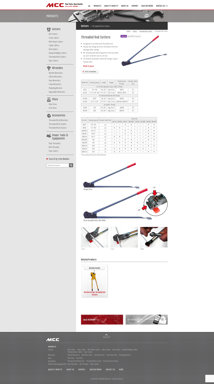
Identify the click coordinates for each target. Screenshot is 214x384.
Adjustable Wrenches (57, 91)
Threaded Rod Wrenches (58, 120)
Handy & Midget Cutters (58, 52)
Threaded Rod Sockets (58, 123)
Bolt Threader (54, 147)
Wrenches (57, 68)
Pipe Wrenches (55, 80)
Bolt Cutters (53, 33)
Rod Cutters (53, 49)
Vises (55, 99)
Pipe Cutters (53, 60)
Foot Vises (53, 107)
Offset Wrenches (55, 76)
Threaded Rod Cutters (57, 56)
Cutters (56, 29)
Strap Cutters (54, 37)
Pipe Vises (53, 104)
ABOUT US (124, 6)
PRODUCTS (97, 6)
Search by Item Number (59, 159)
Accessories (58, 115)
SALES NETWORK (147, 6)
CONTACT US (160, 6)
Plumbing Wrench (55, 87)
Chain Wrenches (55, 84)
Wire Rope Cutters (56, 41)
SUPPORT (135, 6)
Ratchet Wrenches (56, 72)
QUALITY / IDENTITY (111, 6)
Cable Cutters (54, 45)
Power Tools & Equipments (60, 137)
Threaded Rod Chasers (58, 127)
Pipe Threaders (55, 143)
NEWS (121, 369)
